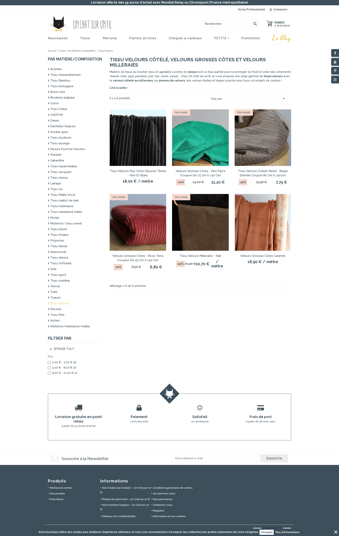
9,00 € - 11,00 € (64, 372)
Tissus (85, 38)
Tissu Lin (56, 189)
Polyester (56, 240)
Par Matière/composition (75, 59)
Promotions (250, 38)
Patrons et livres (142, 38)
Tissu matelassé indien (65, 212)
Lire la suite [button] (118, 87)
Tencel (54, 286)
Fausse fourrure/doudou (67, 149)
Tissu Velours (59, 303)
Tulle (53, 292)
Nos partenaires (162, 499)
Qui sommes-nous (164, 493)
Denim (54, 120)
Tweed (54, 297)
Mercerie (110, 38)
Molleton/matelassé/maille (69, 326)
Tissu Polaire (58, 235)
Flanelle (55, 154)
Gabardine (56, 160)
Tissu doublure (60, 137)
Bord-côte (57, 92)
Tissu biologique (61, 86)
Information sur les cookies (169, 516)
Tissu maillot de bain (64, 200)
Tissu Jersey (58, 177)
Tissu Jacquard (60, 172)
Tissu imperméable (63, 166)
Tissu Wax (57, 314)
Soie (52, 269)
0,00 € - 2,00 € (64, 362)
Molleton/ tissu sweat (65, 223)
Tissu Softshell (60, 263)
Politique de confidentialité (119, 516)
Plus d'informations (287, 532)
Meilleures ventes (61, 487)
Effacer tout (61, 349)
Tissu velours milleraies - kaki (200, 256)
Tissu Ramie (58, 246)
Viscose (55, 309)
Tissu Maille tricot (62, 195)
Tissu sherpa (58, 257)
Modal (54, 218)
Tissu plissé (58, 229)
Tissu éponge (59, 143)
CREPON (56, 115)
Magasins (158, 510)
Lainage (55, 183)
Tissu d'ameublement (65, 75)
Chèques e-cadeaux (185, 38)
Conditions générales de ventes (172, 487)
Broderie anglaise (62, 97)
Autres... (55, 320)
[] (255, 24)
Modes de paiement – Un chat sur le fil (126, 499)
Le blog (281, 38)
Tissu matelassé (61, 206)
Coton (54, 103)
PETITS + (221, 38)
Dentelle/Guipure (62, 126)
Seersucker (58, 252)
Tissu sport (57, 275)
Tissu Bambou (59, 80)
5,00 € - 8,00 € (64, 367)
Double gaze (58, 132)
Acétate (55, 69)
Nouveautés (58, 38)
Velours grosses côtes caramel (262, 256)
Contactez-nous (162, 504)
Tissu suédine (59, 280)
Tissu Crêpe (58, 109)
